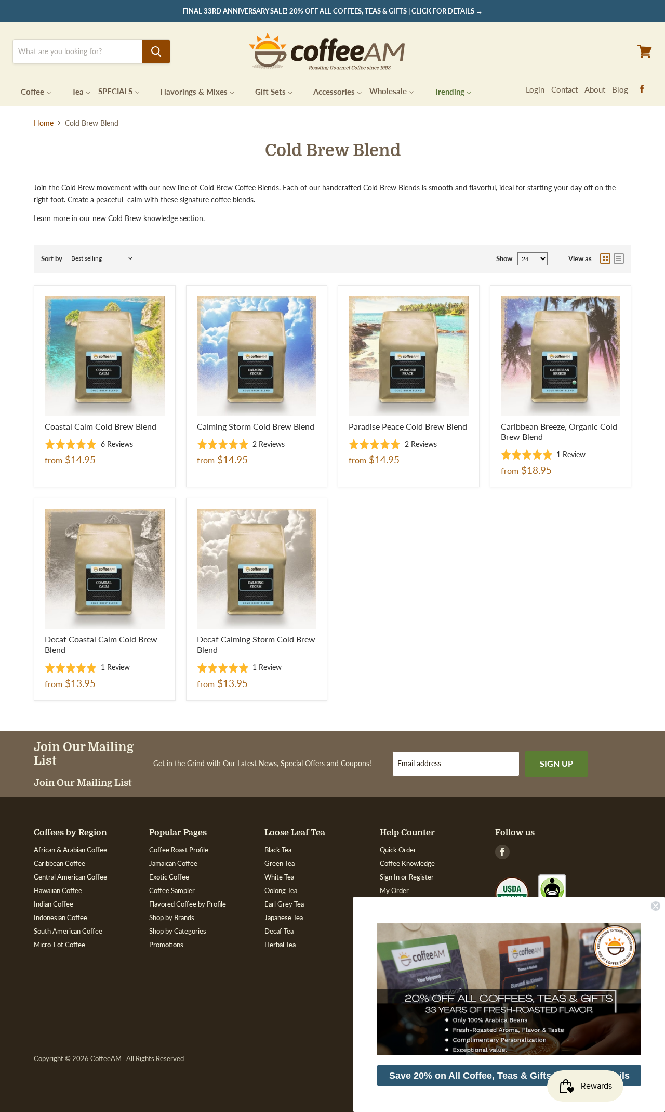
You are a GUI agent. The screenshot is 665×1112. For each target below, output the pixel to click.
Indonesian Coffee (60, 917)
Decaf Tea (279, 931)
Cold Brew (124, 218)
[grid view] (605, 258)
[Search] (156, 51)
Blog (620, 89)
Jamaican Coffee (173, 863)
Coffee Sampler (172, 890)
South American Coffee (68, 931)
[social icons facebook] (642, 89)
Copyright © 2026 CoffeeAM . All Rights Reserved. (109, 1059)
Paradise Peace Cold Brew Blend (408, 426)
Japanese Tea (283, 917)
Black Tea (277, 850)
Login (535, 89)
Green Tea (279, 863)
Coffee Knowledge (407, 863)
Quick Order (398, 850)
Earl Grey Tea (284, 904)
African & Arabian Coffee (70, 850)
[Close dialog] (655, 906)
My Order (394, 890)
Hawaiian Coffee (58, 890)
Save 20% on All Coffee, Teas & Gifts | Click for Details (509, 1075)
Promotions (166, 944)
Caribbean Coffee (59, 863)
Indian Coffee (53, 904)
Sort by (51, 259)
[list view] (619, 258)
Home (44, 123)
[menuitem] (29, 91)
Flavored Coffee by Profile (187, 904)
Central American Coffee (70, 877)
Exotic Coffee (169, 877)
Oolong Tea (280, 890)
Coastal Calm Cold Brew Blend (100, 426)
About (594, 89)
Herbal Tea (280, 944)
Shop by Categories (177, 931)
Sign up (556, 763)
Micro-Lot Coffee (59, 944)
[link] (509, 989)
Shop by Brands (171, 917)
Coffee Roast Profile (178, 850)
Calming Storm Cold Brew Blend (255, 426)
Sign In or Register (407, 877)
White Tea (279, 877)
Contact (564, 89)
